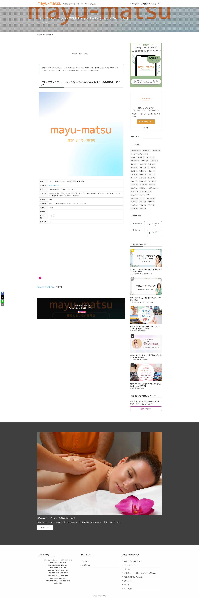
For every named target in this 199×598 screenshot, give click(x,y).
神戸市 (134, 202)
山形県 (66, 560)
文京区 (134, 178)
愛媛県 (60, 578)
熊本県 (51, 580)
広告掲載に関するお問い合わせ (133, 577)
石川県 (60, 562)
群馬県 (58, 565)
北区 (133, 164)
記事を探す (127, 569)
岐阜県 (143, 174)
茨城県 (49, 565)
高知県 (64, 578)
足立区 (134, 208)
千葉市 (152, 164)
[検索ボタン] (159, 3)
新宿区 (143, 178)
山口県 (58, 575)
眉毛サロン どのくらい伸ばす (141, 191)
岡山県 (53, 575)
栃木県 (53, 565)
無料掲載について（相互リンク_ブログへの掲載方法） (140, 573)
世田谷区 (135, 161)
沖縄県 (60, 583)
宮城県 (62, 560)
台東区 (143, 167)
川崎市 (151, 174)
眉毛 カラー (154, 188)
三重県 (66, 570)
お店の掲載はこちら (146, 122)
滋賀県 (62, 570)
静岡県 (53, 570)
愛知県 (49, 570)
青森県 (49, 560)
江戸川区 (152, 181)
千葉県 (134, 167)
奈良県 (61, 573)
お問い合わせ (128, 581)
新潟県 (51, 562)
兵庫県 (53, 573)
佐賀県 (64, 580)
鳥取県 (66, 575)
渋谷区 (143, 185)
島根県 (62, 575)
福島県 (134, 205)
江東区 (134, 185)
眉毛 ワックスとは (137, 198)
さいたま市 (136, 150)
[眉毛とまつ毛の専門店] (49, 4)
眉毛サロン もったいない (140, 195)
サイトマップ (128, 589)
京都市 (154, 161)
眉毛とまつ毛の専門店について (133, 561)
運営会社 (126, 585)
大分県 (68, 580)
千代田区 (142, 164)
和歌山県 (66, 573)
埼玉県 (143, 171)
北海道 (45, 560)
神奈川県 (151, 198)
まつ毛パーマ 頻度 (137, 157)
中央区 (145, 161)
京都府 (57, 573)
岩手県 (58, 560)
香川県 (51, 578)
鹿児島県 (56, 583)
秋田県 (53, 560)
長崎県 (60, 580)
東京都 (151, 178)
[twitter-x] (145, 128)
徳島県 (56, 578)
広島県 (49, 575)
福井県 (143, 202)
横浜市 (143, 181)
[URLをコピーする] (2, 304)
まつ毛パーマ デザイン (139, 154)
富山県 (56, 562)
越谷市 (151, 205)
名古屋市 (151, 167)
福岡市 (151, 202)
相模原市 (143, 188)
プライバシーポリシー (130, 565)
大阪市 (151, 171)
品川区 (134, 171)
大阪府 (134, 174)
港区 (152, 185)
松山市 (134, 181)
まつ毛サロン (86, 565)
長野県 (143, 208)
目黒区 (134, 188)
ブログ (150, 157)
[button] (2, 293)
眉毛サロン (85, 561)
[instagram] (147, 128)
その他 (146, 150)
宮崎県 (56, 580)
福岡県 (47, 580)
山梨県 (62, 565)
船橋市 (143, 205)
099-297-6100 (54, 185)
